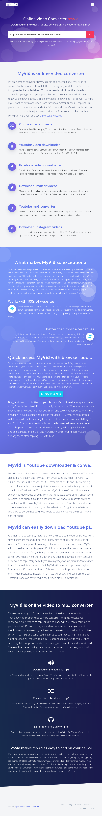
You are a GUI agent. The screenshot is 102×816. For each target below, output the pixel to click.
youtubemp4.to (18, 341)
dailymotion (23, 313)
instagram (66, 309)
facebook (50, 309)
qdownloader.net (55, 341)
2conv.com (67, 337)
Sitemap (82, 808)
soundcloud (34, 313)
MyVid (17, 806)
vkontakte (76, 309)
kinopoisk (64, 313)
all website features (51, 115)
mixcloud (49, 313)
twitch (83, 309)
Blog (70, 804)
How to (78, 804)
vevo (42, 313)
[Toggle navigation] (92, 4)
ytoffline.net (69, 341)
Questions (88, 804)
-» (89, 344)
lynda (71, 313)
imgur (56, 313)
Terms (91, 808)
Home (63, 804)
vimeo (89, 309)
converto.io (31, 341)
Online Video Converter (29, 806)
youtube (42, 309)
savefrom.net (48, 337)
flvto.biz (58, 337)
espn (76, 313)
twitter (58, 309)
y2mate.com (42, 341)
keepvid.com (78, 337)
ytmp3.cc (38, 337)
